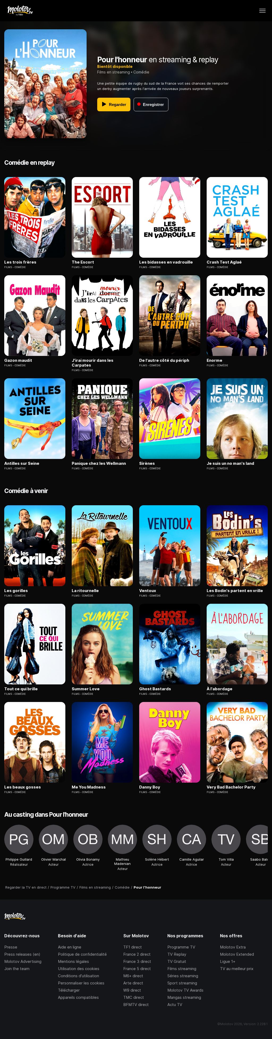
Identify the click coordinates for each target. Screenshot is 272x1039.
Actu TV (174, 1004)
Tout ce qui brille (21, 689)
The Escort (83, 262)
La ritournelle (85, 590)
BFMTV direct (136, 1004)
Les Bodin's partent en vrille (235, 590)
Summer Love (86, 689)
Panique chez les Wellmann (99, 463)
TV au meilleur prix (236, 968)
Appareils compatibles (78, 997)
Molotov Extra (233, 947)
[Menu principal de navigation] (262, 10)
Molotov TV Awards (185, 990)
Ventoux (147, 590)
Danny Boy (149, 787)
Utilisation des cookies (78, 968)
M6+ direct (133, 975)
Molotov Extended (237, 954)
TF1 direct (132, 947)
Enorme (214, 360)
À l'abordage (219, 689)
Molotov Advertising (22, 961)
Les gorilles (16, 590)
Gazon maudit (18, 360)
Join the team (16, 968)
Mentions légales (73, 961)
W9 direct (132, 990)
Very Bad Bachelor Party (231, 787)
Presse (10, 947)
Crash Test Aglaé (224, 262)
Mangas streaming (184, 997)
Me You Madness (89, 787)
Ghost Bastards (155, 689)
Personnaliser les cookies (81, 982)
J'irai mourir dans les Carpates (92, 363)
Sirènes (147, 463)
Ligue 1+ (227, 961)
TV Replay (176, 954)
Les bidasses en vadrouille (166, 262)
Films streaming (181, 968)
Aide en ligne (69, 947)
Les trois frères (20, 262)
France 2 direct (137, 954)
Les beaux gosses (22, 787)
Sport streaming (182, 982)
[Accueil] (19, 10)
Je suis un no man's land (230, 463)
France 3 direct (137, 961)
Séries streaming (182, 975)
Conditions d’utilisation (78, 975)
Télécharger (69, 990)
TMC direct (133, 997)
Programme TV (181, 947)
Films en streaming (113, 72)
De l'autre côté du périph (164, 360)
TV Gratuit (176, 961)
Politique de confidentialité (82, 954)
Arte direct (133, 982)
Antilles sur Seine (21, 463)
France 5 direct (137, 968)
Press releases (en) (22, 954)
